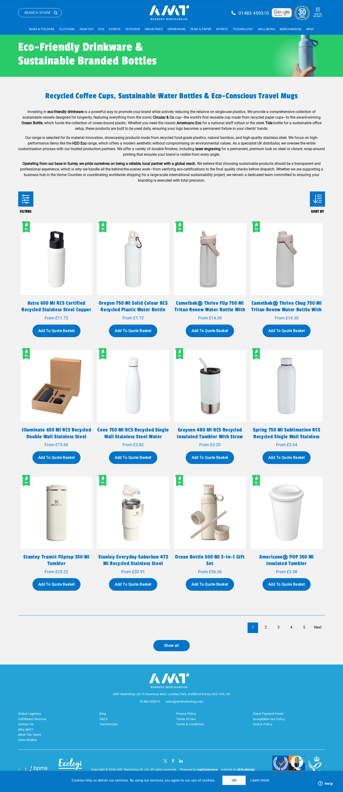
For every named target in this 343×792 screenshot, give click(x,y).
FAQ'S (103, 719)
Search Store (37, 12)
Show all (171, 645)
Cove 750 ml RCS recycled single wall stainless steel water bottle (133, 436)
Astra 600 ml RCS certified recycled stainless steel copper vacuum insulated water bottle (56, 309)
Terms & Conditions (190, 724)
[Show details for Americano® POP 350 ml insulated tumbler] (287, 513)
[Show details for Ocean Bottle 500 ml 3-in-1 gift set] (210, 513)
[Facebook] (173, 761)
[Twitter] (165, 761)
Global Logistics (29, 713)
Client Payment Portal (268, 713)
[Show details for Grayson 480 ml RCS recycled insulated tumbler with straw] (210, 386)
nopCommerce (207, 769)
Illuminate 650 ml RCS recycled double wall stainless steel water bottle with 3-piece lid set (56, 440)
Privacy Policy (186, 713)
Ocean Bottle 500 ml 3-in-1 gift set (210, 560)
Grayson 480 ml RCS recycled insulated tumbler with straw (210, 433)
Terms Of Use (186, 719)
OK (234, 780)
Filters (25, 199)
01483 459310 (253, 13)
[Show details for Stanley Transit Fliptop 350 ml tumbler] (57, 513)
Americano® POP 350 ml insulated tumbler (286, 560)
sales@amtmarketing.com (184, 701)
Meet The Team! (29, 734)
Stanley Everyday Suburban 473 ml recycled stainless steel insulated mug (133, 563)
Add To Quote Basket (56, 331)
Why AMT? (25, 729)
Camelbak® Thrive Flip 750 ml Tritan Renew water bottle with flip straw (210, 309)
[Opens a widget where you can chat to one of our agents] (325, 784)
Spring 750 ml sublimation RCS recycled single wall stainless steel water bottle (286, 436)
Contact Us (26, 724)
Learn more (259, 780)
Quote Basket (317, 15)
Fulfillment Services (32, 719)
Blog (102, 713)
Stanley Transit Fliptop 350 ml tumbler (56, 560)
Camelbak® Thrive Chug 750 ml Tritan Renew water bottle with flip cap (286, 309)
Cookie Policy (262, 724)
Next (318, 627)
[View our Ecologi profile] (70, 767)
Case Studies (27, 740)
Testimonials (108, 724)
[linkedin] (181, 761)
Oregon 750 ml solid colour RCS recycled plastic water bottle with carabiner (133, 309)
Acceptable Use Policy (269, 719)
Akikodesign (246, 769)
